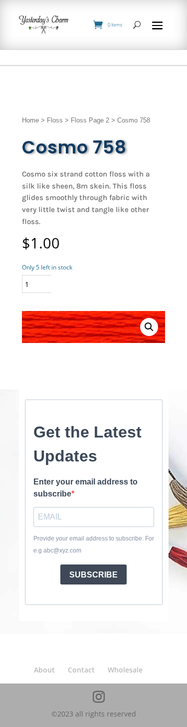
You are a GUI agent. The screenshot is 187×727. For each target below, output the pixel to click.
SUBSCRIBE (93, 574)
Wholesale (125, 669)
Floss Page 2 (90, 120)
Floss (55, 120)
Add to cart (94, 283)
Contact (81, 669)
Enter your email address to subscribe (85, 488)
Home (30, 120)
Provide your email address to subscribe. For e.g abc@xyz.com (93, 544)
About (44, 669)
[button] (149, 327)
